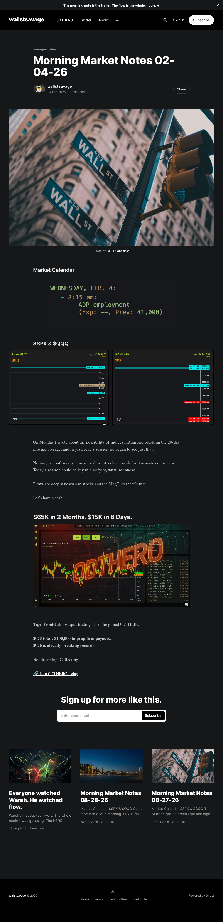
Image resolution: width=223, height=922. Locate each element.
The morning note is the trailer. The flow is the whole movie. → (111, 5)
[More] (117, 20)
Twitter (85, 20)
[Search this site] (165, 20)
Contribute (139, 899)
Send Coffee (118, 899)
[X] (113, 891)
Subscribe (201, 20)
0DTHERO (64, 20)
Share (181, 89)
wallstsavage (26, 19)
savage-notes (44, 49)
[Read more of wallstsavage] (39, 89)
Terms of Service (92, 899)
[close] (217, 5)
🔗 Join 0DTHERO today (55, 673)
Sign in (178, 20)
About (103, 20)
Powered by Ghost (201, 895)
